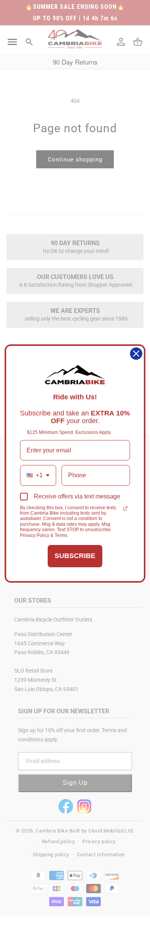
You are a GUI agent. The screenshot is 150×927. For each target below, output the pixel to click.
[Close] (136, 353)
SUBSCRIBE (75, 556)
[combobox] (38, 475)
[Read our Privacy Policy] (125, 508)
